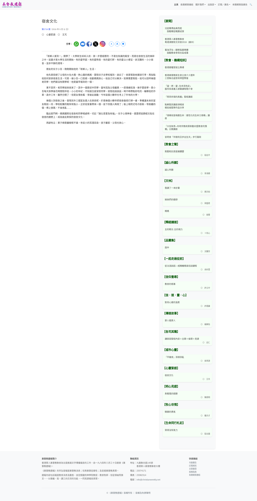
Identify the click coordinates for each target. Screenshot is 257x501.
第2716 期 (46, 29)
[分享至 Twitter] (95, 44)
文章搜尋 (192, 469)
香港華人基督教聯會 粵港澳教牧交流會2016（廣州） (180, 40)
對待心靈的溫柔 (172, 302)
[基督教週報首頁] (12, 4)
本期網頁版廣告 (239, 4)
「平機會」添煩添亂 (174, 357)
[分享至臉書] (89, 44)
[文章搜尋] (254, 4)
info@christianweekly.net (148, 480)
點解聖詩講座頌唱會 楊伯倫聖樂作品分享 (174, 106)
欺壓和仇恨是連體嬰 (174, 151)
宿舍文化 (169, 375)
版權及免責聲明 (142, 493)
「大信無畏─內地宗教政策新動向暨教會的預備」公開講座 (186, 127)
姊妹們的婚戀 (171, 199)
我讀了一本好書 (172, 188)
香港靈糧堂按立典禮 (174, 67)
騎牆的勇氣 (170, 412)
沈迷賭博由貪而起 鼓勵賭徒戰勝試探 (174, 29)
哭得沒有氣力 (171, 430)
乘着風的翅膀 (171, 393)
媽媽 (167, 211)
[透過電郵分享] (82, 44)
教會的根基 (170, 284)
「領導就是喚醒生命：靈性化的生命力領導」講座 (187, 116)
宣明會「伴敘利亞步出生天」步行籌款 (183, 137)
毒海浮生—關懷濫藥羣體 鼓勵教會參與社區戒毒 (176, 51)
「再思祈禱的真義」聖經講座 (179, 97)
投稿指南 (192, 472)
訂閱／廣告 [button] (223, 4)
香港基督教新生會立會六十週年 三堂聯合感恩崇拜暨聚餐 (180, 76)
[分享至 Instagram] (102, 44)
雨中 (167, 247)
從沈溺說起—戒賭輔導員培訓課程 (181, 266)
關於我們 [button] (199, 4)
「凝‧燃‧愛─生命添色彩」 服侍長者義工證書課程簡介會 (179, 87)
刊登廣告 (192, 463)
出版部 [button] (211, 4)
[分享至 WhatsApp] (76, 44)
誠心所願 (169, 170)
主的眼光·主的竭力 (174, 229)
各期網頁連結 (186, 4)
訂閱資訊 (192, 466)
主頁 (176, 4)
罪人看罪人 (170, 320)
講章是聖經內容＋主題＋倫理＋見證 (182, 339)
